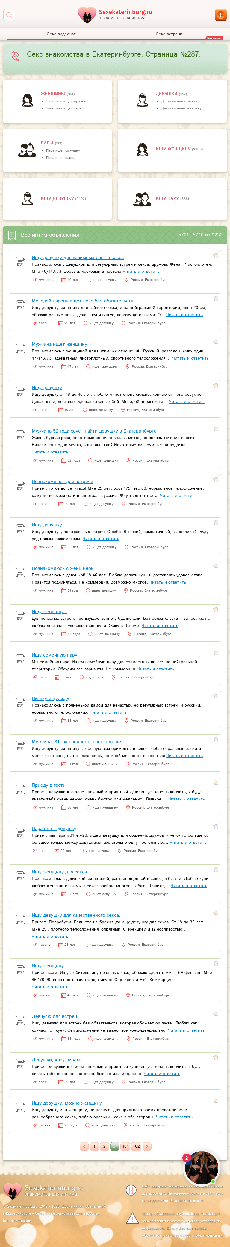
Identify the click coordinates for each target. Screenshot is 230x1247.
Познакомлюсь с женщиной (63, 568)
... (114, 1146)
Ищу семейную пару (54, 655)
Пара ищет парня (60, 157)
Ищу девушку (58, 199)
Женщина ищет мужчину (67, 101)
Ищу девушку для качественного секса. (76, 915)
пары (48, 143)
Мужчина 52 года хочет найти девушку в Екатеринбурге (94, 431)
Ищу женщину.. (49, 611)
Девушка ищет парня (179, 101)
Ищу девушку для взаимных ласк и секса (78, 257)
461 (125, 1146)
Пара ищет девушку (54, 828)
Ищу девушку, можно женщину (67, 1103)
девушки (167, 94)
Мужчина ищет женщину (59, 344)
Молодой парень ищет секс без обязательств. (83, 301)
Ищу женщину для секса (59, 872)
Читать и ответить (141, 272)
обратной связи (209, 1235)
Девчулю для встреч (54, 1016)
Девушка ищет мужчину (181, 108)
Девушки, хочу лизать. (57, 1059)
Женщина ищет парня (64, 108)
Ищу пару (168, 199)
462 (136, 1146)
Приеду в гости (49, 785)
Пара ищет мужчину (63, 150)
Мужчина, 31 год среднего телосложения (77, 742)
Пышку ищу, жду (50, 698)
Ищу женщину (174, 149)
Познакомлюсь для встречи (62, 481)
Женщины (53, 94)
